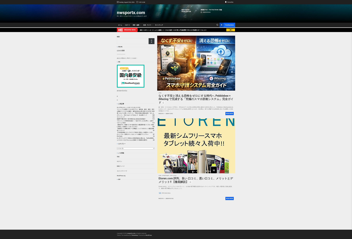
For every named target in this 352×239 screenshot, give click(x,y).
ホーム (120, 25)
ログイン (119, 161)
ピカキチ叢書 (121, 50)
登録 (118, 156)
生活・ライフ (147, 25)
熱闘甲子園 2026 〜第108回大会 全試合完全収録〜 (131, 119)
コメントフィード (122, 171)
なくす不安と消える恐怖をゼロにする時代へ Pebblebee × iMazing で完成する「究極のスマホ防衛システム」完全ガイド (196, 99)
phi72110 (161, 113)
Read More (229, 113)
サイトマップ (159, 25)
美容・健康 (136, 25)
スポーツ (127, 25)
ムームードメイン (122, 90)
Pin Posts (119, 136)
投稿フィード (121, 166)
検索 (118, 37)
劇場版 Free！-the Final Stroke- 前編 (211, 9)
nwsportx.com (131, 12)
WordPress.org (121, 175)
